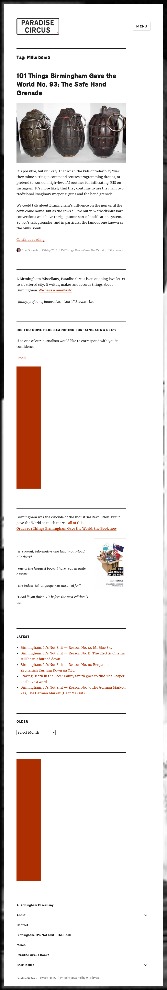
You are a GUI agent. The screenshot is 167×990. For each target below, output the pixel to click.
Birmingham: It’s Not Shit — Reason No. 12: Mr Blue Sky (66, 647)
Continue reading (30, 239)
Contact (22, 925)
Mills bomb (115, 250)
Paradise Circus (25, 978)
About (20, 915)
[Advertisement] (29, 428)
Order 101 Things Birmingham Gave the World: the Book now (66, 528)
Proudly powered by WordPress (80, 978)
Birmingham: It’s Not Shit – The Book (43, 935)
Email (21, 358)
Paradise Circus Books (32, 955)
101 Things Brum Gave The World (82, 250)
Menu (141, 26)
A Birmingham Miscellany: (35, 905)
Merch (21, 945)
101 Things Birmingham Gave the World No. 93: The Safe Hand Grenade (66, 84)
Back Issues (25, 965)
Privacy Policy (47, 978)
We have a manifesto (55, 290)
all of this (75, 523)
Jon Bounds (30, 250)
